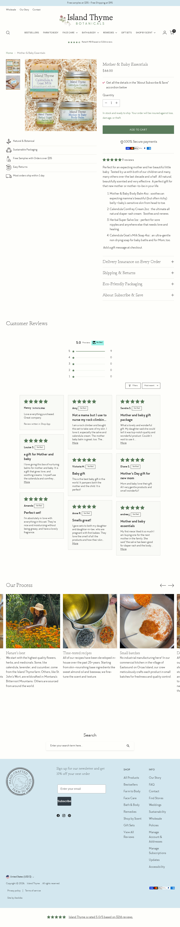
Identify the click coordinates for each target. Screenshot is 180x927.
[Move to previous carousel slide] (163, 586)
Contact (154, 791)
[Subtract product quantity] (106, 103)
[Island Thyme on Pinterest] (70, 816)
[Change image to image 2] (13, 82)
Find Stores (156, 798)
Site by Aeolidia (14, 898)
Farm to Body (132, 791)
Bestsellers (131, 784)
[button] (112, 160)
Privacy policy (14, 891)
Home (9, 53)
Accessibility (157, 867)
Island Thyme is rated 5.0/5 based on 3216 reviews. (101, 917)
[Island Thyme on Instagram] (64, 816)
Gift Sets (129, 825)
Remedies (130, 812)
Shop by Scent (133, 818)
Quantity (108, 95)
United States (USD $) (20, 877)
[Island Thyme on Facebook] (58, 816)
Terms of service (33, 891)
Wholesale (155, 818)
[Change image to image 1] (13, 66)
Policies (154, 825)
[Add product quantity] (116, 103)
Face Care (130, 798)
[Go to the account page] (164, 32)
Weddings (155, 805)
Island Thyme (33, 883)
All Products (131, 778)
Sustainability (157, 812)
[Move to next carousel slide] (171, 585)
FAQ (152, 784)
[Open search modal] (7, 32)
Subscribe (64, 801)
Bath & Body (132, 805)
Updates (154, 860)
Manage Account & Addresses (155, 837)
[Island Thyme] (90, 20)
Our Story (155, 778)
